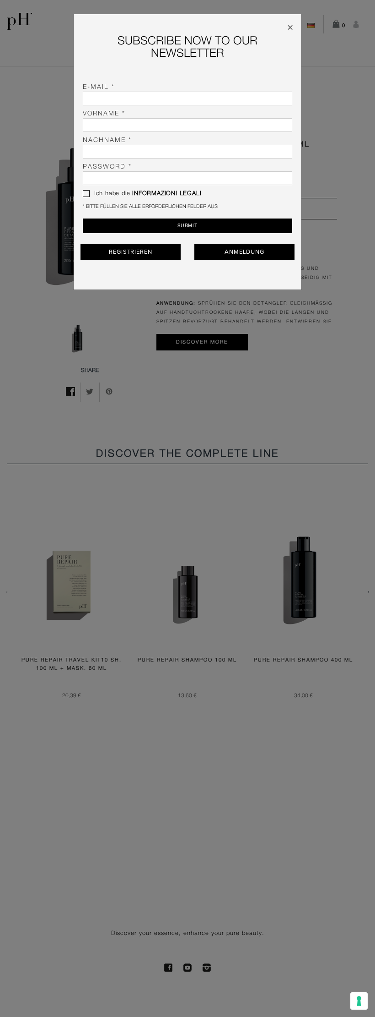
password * (107, 167)
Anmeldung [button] (244, 252)
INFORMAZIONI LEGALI (166, 194)
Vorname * (104, 113)
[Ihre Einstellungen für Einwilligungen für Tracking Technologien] (359, 1001)
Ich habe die (146, 194)
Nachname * (107, 140)
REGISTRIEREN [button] (130, 252)
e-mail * (99, 87)
